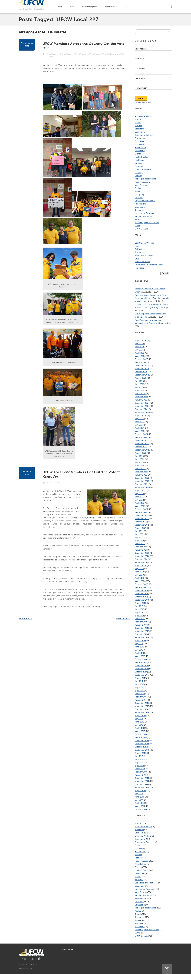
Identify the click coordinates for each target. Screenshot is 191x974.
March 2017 (140, 693)
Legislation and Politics (145, 200)
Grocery (138, 175)
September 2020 (142, 562)
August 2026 (140, 340)
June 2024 (139, 421)
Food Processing (142, 182)
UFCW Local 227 (82, 54)
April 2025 (139, 390)
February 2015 (141, 772)
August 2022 (140, 490)
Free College (140, 147)
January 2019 (141, 625)
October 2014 (141, 784)
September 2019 (142, 600)
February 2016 (141, 734)
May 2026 (139, 350)
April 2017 (139, 690)
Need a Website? (142, 261)
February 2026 (141, 359)
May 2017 (139, 687)
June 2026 (139, 346)
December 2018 (142, 628)
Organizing (140, 207)
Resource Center (111, 6)
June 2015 (139, 759)
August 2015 (140, 753)
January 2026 (141, 362)
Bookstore (139, 129)
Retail (137, 191)
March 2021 (140, 543)
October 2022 (141, 484)
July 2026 (139, 343)
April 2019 (139, 615)
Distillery (139, 172)
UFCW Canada (141, 229)
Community (140, 132)
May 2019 (139, 612)
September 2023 (142, 450)
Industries (139, 163)
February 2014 (141, 809)
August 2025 (140, 378)
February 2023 (141, 471)
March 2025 (140, 393)
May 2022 (139, 500)
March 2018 (140, 656)
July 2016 (139, 718)
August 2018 (140, 640)
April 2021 (139, 540)
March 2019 (140, 618)
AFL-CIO (138, 119)
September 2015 (142, 750)
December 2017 (142, 665)
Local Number (141, 88)
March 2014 (140, 806)
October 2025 (141, 371)
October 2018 (141, 634)
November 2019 (142, 593)
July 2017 (139, 681)
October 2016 (141, 709)
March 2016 (140, 731)
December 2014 (142, 778)
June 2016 (139, 722)
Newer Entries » (123, 618)
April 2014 (139, 803)
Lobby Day (139, 194)
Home (60, 6)
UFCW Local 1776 (68, 54)
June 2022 (139, 496)
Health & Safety (142, 157)
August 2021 (140, 528)
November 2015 (142, 743)
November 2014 (142, 781)
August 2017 (140, 678)
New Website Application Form (149, 264)
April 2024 (139, 428)
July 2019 (139, 606)
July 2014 (139, 793)
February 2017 (141, 697)
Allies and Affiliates (143, 116)
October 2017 (141, 672)
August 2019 (140, 603)
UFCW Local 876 (111, 54)
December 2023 (142, 440)
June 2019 (139, 609)
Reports (138, 219)
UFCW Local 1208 (54, 54)
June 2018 (139, 647)
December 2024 (142, 403)
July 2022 (139, 493)
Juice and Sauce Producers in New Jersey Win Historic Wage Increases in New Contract (152, 298)
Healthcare (139, 160)
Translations (140, 268)
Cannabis (139, 166)
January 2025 (141, 400)
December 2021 (142, 515)
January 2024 (141, 437)
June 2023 (139, 459)
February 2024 (141, 434)
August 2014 (140, 790)
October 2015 (141, 747)
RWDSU (138, 125)
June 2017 (139, 684)
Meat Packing (141, 185)
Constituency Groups (144, 243)
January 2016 (141, 737)
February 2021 (141, 546)
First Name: (140, 59)
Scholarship (140, 150)
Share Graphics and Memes (147, 222)
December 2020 (142, 553)
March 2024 (140, 431)
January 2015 (141, 775)
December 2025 (142, 365)
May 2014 (139, 800)
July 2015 (139, 756)
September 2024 (142, 412)
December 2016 (142, 703)
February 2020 (141, 584)
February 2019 (141, 622)
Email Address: (142, 49)
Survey (138, 225)
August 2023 (140, 453)
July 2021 (139, 531)
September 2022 (142, 487)
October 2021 (141, 521)
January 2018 (141, 662)
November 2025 (142, 368)
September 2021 (142, 525)
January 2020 (141, 587)
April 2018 (139, 653)
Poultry (138, 188)
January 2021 (141, 550)
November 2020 (142, 556)
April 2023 (139, 465)
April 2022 (139, 503)
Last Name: (140, 68)
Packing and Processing (145, 179)
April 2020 (139, 578)
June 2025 (139, 384)
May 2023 (139, 462)
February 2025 (141, 396)
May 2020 (139, 575)
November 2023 (142, 443)
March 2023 (140, 468)
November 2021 (142, 518)
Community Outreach (144, 135)
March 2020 (140, 581)
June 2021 (139, 534)
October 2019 (141, 596)
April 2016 (139, 728)
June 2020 (140, 571)
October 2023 (141, 446)
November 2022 (142, 481)
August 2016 (140, 715)
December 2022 (142, 478)
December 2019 (142, 590)
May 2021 (139, 537)
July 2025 (139, 381)
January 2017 (140, 700)
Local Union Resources (145, 213)
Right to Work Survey (144, 255)
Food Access (140, 141)
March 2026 (140, 356)
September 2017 (142, 675)
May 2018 (139, 650)
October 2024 (141, 409)
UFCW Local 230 (97, 54)
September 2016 (142, 712)
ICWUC (138, 122)
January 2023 (141, 475)
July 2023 (139, 456)
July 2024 (139, 418)
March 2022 (140, 506)
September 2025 (142, 375)
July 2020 (139, 568)
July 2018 (139, 643)
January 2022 (141, 512)
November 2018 (142, 631)
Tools (126, 6)
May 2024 (139, 425)
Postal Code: (141, 78)
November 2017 (142, 668)
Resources (139, 210)
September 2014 (142, 787)
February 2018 (141, 659)
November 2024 (142, 406)
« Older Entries (25, 618)
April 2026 (139, 353)
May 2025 (139, 387)
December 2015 (142, 740)
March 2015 (140, 768)
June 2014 (139, 797)
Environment (140, 138)
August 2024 (140, 415)
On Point (139, 197)
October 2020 (141, 559)
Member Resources (143, 216)
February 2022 (141, 509)
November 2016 (142, 706)
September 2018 (142, 637)
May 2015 (139, 762)
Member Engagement (90, 6)
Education (139, 144)
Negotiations (140, 204)
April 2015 (139, 765)
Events (138, 154)
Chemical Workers (143, 169)
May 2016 (139, 725)
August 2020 (141, 565)
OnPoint (72, 6)
